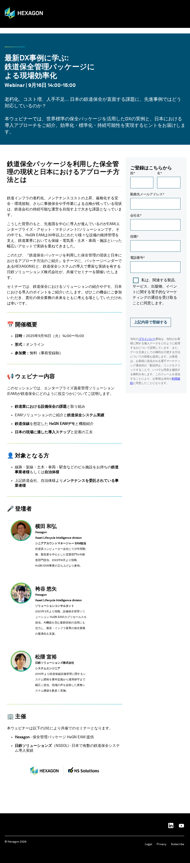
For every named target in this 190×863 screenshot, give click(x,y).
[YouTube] (181, 825)
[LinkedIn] (171, 825)
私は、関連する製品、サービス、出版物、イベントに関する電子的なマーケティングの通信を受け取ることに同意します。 (155, 292)
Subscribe (177, 844)
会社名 (135, 215)
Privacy (161, 844)
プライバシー (147, 339)
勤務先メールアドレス (146, 194)
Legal (148, 844)
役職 (133, 236)
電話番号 (136, 257)
